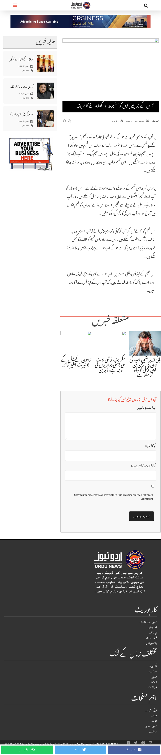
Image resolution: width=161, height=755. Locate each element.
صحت (155, 121)
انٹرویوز (154, 716)
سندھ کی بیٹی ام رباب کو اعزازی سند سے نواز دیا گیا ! (21, 114)
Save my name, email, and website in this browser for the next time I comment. (113, 497)
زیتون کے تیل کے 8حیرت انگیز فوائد (76, 363)
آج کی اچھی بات (151, 711)
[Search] (146, 6)
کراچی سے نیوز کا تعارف (148, 622)
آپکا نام (150, 445)
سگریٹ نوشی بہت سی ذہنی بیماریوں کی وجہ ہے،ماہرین (110, 365)
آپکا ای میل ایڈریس (143, 465)
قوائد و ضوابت (151, 638)
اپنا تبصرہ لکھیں (146, 407)
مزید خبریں (153, 732)
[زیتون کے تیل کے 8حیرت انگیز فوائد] (76, 343)
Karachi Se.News (107, 744)
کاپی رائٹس (153, 633)
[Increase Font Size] (69, 121)
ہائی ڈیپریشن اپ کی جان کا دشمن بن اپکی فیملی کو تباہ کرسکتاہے (145, 368)
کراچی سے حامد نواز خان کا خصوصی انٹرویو (21, 86)
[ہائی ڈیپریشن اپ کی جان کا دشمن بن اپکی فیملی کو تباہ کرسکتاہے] (145, 343)
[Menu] (15, 5)
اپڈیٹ (154, 721)
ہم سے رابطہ (152, 628)
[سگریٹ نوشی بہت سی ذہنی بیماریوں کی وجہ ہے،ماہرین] (110, 343)
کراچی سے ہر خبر (151, 726)
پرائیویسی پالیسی (151, 643)
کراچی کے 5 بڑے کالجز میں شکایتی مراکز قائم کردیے (21, 59)
